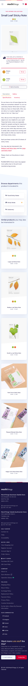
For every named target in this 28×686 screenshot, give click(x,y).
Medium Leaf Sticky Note (9, 148)
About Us (4, 571)
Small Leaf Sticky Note (14, 15)
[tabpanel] (14, 134)
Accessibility (5, 538)
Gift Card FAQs (6, 564)
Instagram (7, 619)
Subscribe (22, 657)
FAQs (2, 535)
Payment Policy (6, 597)
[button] (14, 38)
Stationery (10, 209)
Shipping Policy (5, 585)
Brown (8, 71)
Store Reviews (5, 574)
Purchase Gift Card (7, 561)
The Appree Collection (14, 11)
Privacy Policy (5, 600)
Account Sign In (6, 551)
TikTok (6, 634)
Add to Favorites (14, 87)
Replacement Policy (7, 594)
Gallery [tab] (15, 94)
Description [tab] (6, 94)
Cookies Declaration (7, 603)
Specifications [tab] (7, 97)
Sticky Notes (11, 202)
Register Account (6, 548)
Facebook (7, 616)
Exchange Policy (6, 591)
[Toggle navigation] (2, 4)
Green (8, 79)
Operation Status (6, 578)
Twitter (6, 627)
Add (24, 72)
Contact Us (4, 532)
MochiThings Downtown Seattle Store (15, 58)
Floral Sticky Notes (13, 195)
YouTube (6, 630)
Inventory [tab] (17, 97)
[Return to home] (13, 4)
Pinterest (7, 623)
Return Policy (5, 588)
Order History (5, 554)
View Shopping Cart (7, 545)
